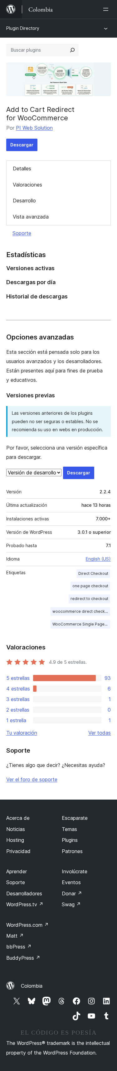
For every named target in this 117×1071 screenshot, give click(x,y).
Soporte (21, 233)
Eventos (71, 882)
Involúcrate (74, 871)
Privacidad (18, 851)
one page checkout (90, 586)
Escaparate (75, 818)
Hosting (15, 840)
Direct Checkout (93, 573)
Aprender (16, 871)
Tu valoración (21, 733)
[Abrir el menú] (107, 9)
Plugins (70, 840)
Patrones (72, 851)
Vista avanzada (31, 217)
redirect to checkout (89, 598)
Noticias (15, 829)
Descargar (21, 144)
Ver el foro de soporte (31, 779)
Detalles (22, 168)
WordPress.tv (24, 904)
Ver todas (99, 733)
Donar (72, 893)
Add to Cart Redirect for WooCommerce (40, 113)
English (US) (98, 558)
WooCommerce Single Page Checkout (81, 624)
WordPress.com (27, 925)
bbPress (19, 947)
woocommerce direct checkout (81, 611)
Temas (69, 829)
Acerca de (18, 818)
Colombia (31, 986)
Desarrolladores (24, 893)
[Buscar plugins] (72, 50)
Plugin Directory (22, 28)
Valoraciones (27, 185)
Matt (15, 936)
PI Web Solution (34, 128)
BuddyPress (23, 958)
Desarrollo (24, 200)
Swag (71, 904)
